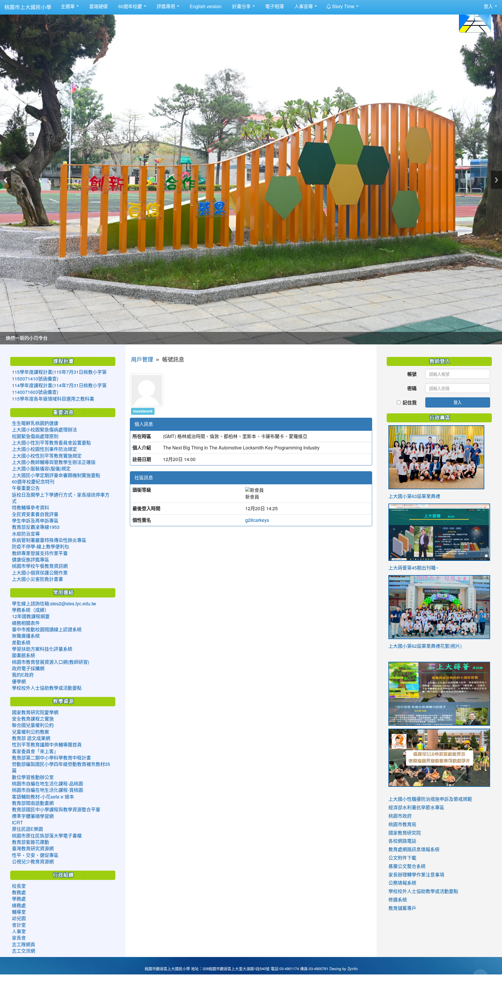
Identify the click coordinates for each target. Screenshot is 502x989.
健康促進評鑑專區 (30, 559)
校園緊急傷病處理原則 (35, 436)
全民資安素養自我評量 (35, 514)
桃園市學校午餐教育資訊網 (40, 566)
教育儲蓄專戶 (402, 908)
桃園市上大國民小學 (27, 7)
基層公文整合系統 (407, 866)
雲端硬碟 (98, 6)
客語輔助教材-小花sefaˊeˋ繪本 (43, 796)
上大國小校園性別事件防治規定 (44, 449)
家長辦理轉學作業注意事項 (416, 874)
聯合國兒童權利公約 (33, 725)
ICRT (17, 822)
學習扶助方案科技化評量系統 (42, 649)
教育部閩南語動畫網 (33, 803)
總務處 (19, 905)
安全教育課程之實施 (33, 718)
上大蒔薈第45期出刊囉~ (413, 567)
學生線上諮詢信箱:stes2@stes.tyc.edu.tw (54, 603)
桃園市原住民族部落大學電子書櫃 (47, 835)
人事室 (19, 931)
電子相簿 (274, 6)
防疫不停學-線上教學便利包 (40, 546)
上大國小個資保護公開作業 (40, 572)
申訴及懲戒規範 (456, 799)
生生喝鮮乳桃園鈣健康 (35, 423)
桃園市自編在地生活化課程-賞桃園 (47, 790)
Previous (5, 180)
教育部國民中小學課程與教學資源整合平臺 (56, 809)
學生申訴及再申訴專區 (35, 520)
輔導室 (19, 912)
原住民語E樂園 (27, 829)
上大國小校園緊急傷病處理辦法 (44, 429)
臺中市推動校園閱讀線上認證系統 (47, 629)
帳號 (412, 374)
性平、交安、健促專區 (35, 855)
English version (205, 6)
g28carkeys (257, 520)
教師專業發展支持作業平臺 (40, 553)
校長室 (19, 886)
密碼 (412, 388)
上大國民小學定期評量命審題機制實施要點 (56, 475)
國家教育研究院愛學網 (35, 712)
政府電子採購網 (28, 668)
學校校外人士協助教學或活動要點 (47, 688)
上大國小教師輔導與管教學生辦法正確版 (54, 462)
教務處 (19, 892)
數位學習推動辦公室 (33, 777)
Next (496, 180)
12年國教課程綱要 (31, 616)
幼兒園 (19, 918)
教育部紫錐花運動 (30, 842)
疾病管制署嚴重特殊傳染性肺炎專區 (49, 540)
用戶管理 (142, 359)
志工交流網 (23, 951)
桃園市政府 (400, 816)
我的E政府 (23, 675)
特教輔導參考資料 (30, 507)
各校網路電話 (402, 841)
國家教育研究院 (404, 832)
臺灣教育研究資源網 (33, 848)
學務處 (19, 898)
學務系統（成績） (30, 610)
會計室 (19, 925)
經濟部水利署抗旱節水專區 (416, 807)
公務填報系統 (402, 883)
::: (364, 3)
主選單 (68, 6)
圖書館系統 (23, 655)
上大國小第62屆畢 (407, 646)
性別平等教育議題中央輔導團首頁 (47, 744)
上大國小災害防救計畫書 (37, 579)
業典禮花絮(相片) (444, 646)
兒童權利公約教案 (30, 732)
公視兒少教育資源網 (33, 861)
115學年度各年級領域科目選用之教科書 (53, 398)
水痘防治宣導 (26, 533)
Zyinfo (352, 969)
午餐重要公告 (26, 488)
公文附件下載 (402, 857)
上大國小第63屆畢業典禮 (414, 496)
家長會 (19, 937)
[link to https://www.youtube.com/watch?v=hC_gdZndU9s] (439, 757)
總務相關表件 (26, 623)
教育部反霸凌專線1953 (36, 527)
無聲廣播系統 (26, 636)
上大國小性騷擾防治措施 (414, 799)
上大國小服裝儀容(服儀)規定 (41, 468)
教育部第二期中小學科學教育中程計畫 (51, 757)
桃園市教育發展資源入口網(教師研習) (50, 662)
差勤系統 (21, 642)
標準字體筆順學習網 (33, 816)
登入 (457, 402)
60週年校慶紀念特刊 (33, 481)
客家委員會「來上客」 (35, 751)
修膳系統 (397, 899)
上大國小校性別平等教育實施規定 (47, 455)
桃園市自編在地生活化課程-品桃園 (47, 783)
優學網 (19, 681)
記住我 (410, 402)
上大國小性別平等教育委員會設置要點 (51, 442)
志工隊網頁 (23, 944)
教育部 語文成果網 (31, 738)
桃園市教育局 (402, 824)
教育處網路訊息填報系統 (414, 849)
